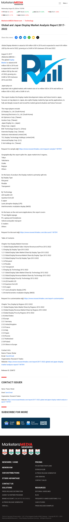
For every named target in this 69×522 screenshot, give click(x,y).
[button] (59, 3)
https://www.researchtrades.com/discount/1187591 (39, 232)
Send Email (10, 356)
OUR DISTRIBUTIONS (10, 473)
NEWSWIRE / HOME (10, 462)
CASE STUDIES (40, 502)
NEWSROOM (7, 467)
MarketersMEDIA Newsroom (11, 21)
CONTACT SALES (40, 480)
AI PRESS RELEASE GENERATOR (45, 473)
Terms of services (7, 516)
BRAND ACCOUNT (16, 498)
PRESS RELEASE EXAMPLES (44, 506)
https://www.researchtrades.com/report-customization (44, 298)
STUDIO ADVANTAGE (11, 478)
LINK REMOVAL (40, 477)
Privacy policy (17, 516)
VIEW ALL (5, 506)
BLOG (37, 495)
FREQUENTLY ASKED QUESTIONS (48, 498)
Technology (29, 21)
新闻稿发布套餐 (40, 469)
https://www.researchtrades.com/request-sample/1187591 (40, 149)
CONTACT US (7, 484)
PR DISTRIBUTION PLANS (43, 466)
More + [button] (65, 3)
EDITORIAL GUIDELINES (43, 491)
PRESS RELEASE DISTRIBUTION (12, 491)
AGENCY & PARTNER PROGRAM (12, 495)
